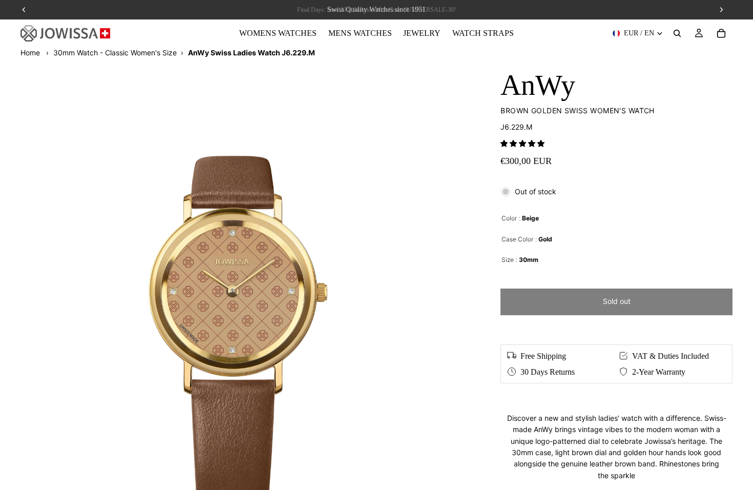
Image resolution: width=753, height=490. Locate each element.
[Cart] (721, 33)
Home (30, 52)
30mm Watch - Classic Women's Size (115, 52)
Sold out (617, 301)
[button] (522, 143)
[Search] (677, 33)
